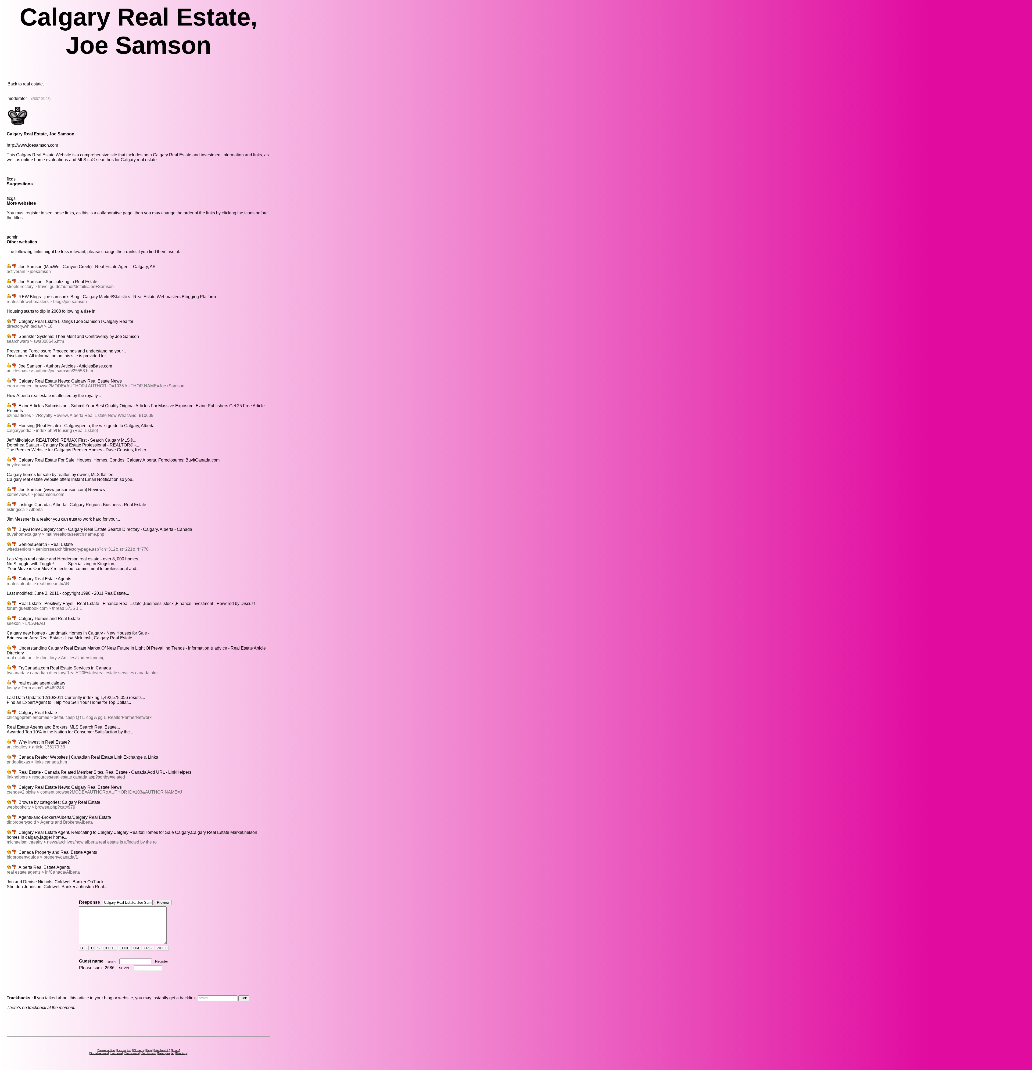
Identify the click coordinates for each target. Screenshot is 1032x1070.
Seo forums (148, 1053)
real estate (33, 84)
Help (149, 1050)
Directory (181, 1053)
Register (161, 961)
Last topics (124, 1050)
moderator (17, 98)
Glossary (138, 1050)
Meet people (166, 1053)
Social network (99, 1053)
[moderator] (18, 124)
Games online (106, 1050)
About (175, 1050)
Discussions (131, 1053)
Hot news (116, 1053)
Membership (161, 1050)
